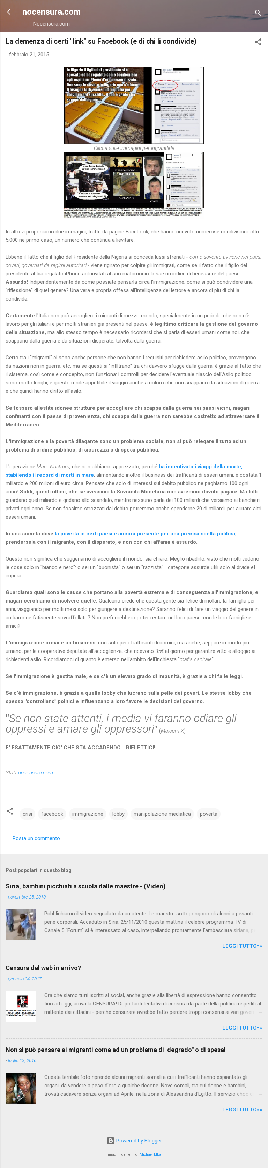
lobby (118, 814)
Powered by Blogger (138, 1141)
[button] (258, 43)
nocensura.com (51, 12)
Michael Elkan (151, 1154)
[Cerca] (258, 14)
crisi (27, 814)
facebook (52, 814)
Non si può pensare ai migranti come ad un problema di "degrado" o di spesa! (116, 1049)
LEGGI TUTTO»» (242, 946)
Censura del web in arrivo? (43, 968)
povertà (208, 814)
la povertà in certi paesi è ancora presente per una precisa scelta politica (145, 534)
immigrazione (87, 814)
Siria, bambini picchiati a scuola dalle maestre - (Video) (86, 886)
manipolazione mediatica (162, 814)
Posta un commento (36, 838)
